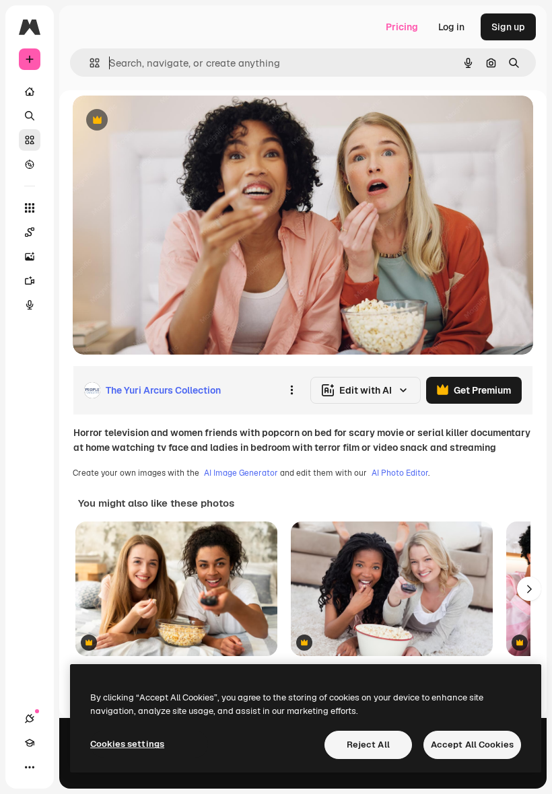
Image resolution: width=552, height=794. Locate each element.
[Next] (529, 588)
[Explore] (29, 164)
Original (159, 120)
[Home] (29, 91)
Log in (451, 27)
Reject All (368, 744)
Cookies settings (127, 744)
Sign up (508, 27)
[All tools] (29, 208)
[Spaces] (29, 232)
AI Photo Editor (400, 473)
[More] (29, 767)
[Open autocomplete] (89, 63)
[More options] (291, 390)
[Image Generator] (29, 256)
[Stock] (29, 140)
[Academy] (29, 743)
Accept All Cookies (472, 744)
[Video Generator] (29, 280)
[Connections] (29, 718)
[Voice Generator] (29, 305)
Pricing (402, 27)
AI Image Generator (241, 473)
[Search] (29, 116)
